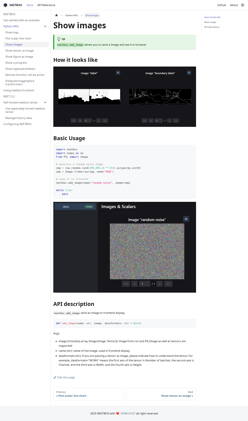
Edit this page (66, 377)
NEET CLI (9, 96)
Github (221, 5)
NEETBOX (9, 14)
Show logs (12, 32)
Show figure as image (19, 56)
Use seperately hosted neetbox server (25, 110)
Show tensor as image (19, 50)
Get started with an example (21, 20)
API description (211, 26)
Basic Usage (210, 22)
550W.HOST (128, 413)
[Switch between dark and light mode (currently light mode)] (242, 5)
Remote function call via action (25, 75)
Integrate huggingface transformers (19, 82)
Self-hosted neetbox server (20, 102)
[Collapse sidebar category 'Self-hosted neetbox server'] (45, 102)
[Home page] (56, 15)
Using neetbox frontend (18, 90)
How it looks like (212, 17)
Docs (30, 5)
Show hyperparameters (20, 69)
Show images (13, 44)
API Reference (46, 5)
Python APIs (11, 26)
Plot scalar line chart (18, 38)
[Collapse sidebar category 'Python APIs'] (45, 26)
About (234, 5)
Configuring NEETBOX (17, 124)
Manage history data (18, 118)
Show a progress (16, 63)
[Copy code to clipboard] (192, 149)
